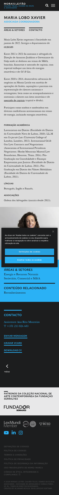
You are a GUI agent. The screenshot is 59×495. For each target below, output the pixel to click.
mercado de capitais (14, 100)
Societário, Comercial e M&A (22, 278)
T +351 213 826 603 (16, 326)
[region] (29, 247)
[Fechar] (53, 231)
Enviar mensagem (15, 336)
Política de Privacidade (17, 459)
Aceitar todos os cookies (29, 260)
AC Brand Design (22, 488)
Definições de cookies (16, 447)
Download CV (13, 350)
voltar (7, 371)
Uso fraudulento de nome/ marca (23, 467)
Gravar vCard (13, 343)
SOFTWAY (48, 488)
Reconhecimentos (15, 292)
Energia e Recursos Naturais (21, 274)
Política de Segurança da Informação (26, 463)
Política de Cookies (15, 450)
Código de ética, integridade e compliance (21, 473)
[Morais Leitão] (19, 5)
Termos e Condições (15, 455)
